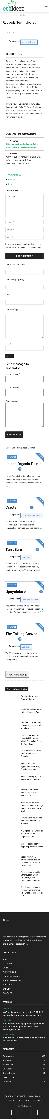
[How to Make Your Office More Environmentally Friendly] (12, 821)
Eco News (7, 1009)
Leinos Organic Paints (23, 464)
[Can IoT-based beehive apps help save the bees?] (12, 847)
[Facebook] (9, 1112)
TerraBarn (13, 549)
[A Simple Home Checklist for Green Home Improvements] (12, 834)
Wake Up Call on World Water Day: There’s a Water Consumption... (30, 793)
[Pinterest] (27, 1112)
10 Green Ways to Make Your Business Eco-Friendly (31, 753)
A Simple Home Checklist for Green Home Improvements (32, 834)
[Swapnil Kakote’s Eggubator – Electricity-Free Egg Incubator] (12, 767)
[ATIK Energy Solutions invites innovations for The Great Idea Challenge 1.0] (12, 890)
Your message (12, 401)
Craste (10, 507)
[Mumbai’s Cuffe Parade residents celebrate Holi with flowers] (12, 725)
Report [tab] (11, 184)
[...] (6, 486)
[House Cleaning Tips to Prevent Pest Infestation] (12, 780)
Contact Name (12, 374)
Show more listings (17, 674)
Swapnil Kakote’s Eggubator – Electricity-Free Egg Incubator (31, 766)
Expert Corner (9, 1034)
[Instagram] (15, 1112)
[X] (33, 1112)
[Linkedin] (21, 1112)
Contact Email (12, 387)
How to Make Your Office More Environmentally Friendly (31, 821)
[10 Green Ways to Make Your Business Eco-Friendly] (12, 754)
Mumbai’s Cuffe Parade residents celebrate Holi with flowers (31, 725)
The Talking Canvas (21, 634)
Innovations (8, 1020)
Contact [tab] (11, 179)
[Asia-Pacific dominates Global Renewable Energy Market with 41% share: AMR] (12, 806)
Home (5, 15)
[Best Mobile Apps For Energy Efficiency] (12, 699)
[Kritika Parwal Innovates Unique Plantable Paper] (12, 712)
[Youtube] (39, 1112)
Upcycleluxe (15, 592)
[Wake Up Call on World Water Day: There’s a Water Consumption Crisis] (12, 793)
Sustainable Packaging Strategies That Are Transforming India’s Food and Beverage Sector (23, 1027)
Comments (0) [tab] (14, 175)
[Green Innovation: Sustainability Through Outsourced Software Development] (12, 860)
